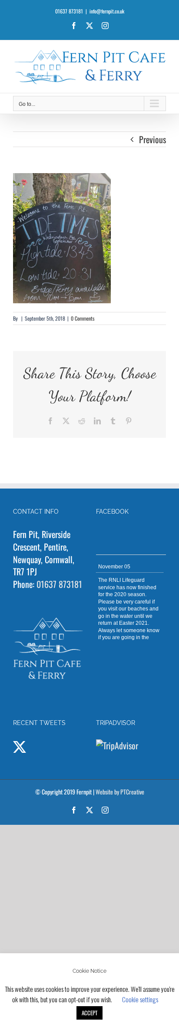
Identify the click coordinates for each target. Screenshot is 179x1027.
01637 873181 (59, 584)
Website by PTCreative (120, 791)
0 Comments (82, 318)
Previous (152, 139)
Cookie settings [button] (140, 999)
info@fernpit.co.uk (107, 11)
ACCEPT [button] (89, 1012)
